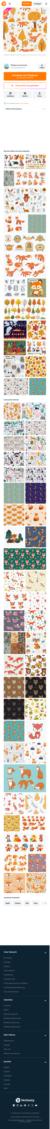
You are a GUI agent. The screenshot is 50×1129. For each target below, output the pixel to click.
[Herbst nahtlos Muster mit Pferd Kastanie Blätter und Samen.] (13, 405)
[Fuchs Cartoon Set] (15, 240)
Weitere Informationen (14, 109)
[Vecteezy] (3, 3)
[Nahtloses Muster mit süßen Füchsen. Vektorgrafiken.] (14, 782)
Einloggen (37, 4)
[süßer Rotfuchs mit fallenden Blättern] (13, 343)
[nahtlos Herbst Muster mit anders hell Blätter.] (14, 448)
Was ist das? (24, 103)
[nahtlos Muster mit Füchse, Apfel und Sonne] (14, 1065)
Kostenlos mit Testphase (25, 76)
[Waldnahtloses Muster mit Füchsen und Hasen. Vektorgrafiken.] (30, 178)
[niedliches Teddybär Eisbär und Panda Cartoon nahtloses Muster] (34, 426)
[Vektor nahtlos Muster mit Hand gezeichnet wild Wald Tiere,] (24, 217)
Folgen (42, 68)
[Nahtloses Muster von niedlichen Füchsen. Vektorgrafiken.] (31, 888)
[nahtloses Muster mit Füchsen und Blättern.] (16, 468)
